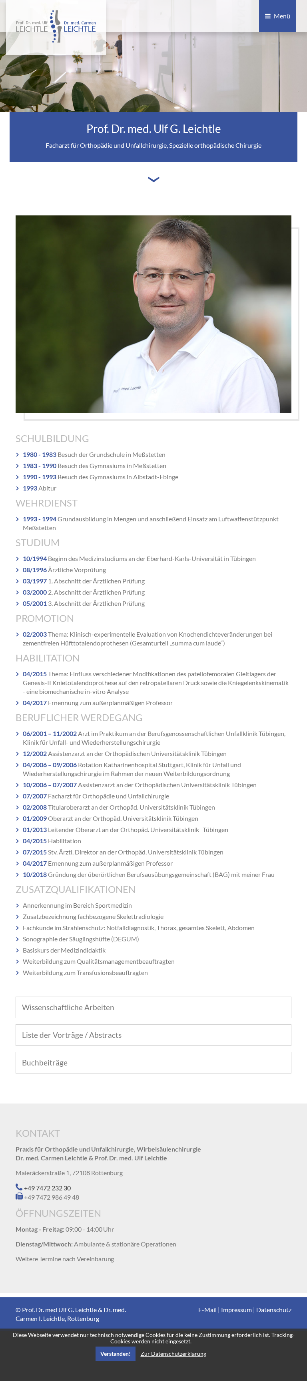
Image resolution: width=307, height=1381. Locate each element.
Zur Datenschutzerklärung (173, 1353)
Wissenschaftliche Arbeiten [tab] (68, 1007)
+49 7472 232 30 (47, 1188)
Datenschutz (273, 1309)
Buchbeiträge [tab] (45, 1062)
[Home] (56, 40)
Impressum (236, 1309)
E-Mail (207, 1309)
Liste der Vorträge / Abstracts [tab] (72, 1034)
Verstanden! (115, 1353)
